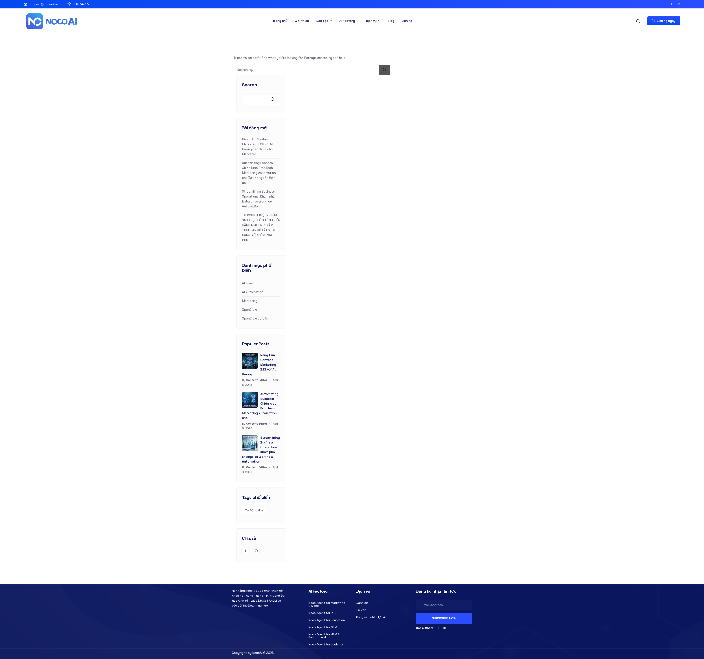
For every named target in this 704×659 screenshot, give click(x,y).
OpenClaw (249, 310)
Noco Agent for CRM (323, 627)
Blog (391, 21)
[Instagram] (679, 4)
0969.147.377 (81, 4)
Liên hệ (407, 21)
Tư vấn (361, 610)
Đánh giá (362, 603)
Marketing (249, 301)
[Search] (384, 70)
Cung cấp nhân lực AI (371, 617)
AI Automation (252, 292)
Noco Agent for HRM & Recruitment (324, 635)
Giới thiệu (302, 21)
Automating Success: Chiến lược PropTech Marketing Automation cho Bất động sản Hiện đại (259, 173)
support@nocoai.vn (43, 4)
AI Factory (347, 21)
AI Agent (248, 283)
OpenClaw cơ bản (255, 318)
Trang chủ (279, 21)
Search (249, 84)
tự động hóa (254, 510)
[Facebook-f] (671, 4)
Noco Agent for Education (327, 620)
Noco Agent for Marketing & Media (327, 604)
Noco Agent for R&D (322, 613)
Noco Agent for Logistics (326, 644)
